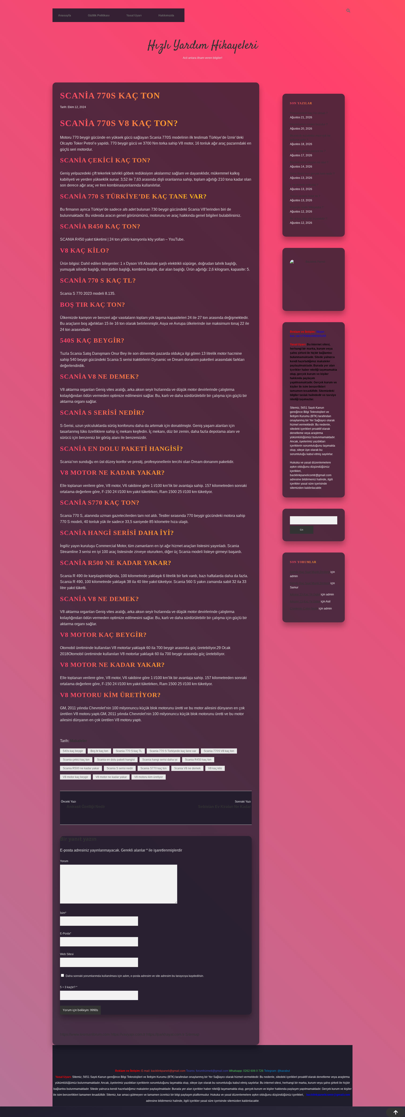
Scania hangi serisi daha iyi (159, 759)
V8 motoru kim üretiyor (148, 777)
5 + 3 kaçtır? (68, 987)
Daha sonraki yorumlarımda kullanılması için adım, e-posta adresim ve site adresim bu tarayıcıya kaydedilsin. (135, 976)
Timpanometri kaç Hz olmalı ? (309, 113)
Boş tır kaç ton (99, 751)
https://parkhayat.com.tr (165, 1034)
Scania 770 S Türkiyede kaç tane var (173, 751)
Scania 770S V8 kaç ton (219, 751)
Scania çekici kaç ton (76, 759)
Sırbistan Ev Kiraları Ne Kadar (224, 807)
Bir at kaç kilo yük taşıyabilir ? (308, 218)
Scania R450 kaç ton (198, 759)
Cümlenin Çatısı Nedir (304, 608)
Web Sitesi (67, 954)
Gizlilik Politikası (98, 15)
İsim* (63, 913)
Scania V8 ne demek (187, 768)
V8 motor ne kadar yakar (111, 777)
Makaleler (78, 741)
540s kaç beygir (73, 751)
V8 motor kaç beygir (75, 777)
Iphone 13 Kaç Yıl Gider (305, 594)
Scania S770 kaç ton (153, 768)
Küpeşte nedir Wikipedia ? (306, 207)
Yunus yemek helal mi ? (305, 196)
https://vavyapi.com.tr (128, 1034)
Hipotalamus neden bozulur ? (309, 124)
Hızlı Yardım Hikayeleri (203, 45)
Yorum (64, 861)
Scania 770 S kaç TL (129, 751)
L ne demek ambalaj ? (304, 185)
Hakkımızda (166, 15)
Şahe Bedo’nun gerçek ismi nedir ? (312, 173)
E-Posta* (65, 933)
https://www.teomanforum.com (85, 1034)
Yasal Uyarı (134, 15)
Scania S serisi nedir (120, 768)
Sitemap (192, 1034)
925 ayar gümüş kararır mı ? (308, 151)
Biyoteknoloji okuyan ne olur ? (309, 162)
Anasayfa (64, 15)
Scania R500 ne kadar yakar (81, 768)
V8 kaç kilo (215, 768)
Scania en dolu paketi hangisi (116, 759)
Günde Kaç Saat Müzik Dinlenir (310, 572)
